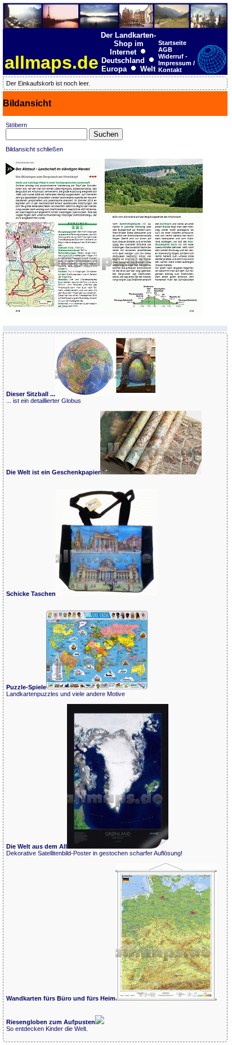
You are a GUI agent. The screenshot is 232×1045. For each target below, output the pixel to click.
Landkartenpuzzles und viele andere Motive (65, 690)
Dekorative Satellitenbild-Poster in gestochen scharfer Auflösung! (94, 849)
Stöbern (16, 125)
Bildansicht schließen (34, 149)
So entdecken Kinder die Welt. (50, 1025)
